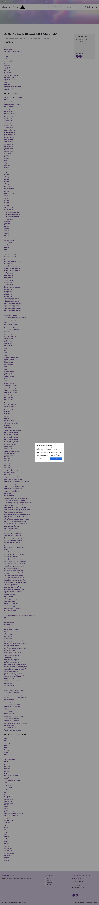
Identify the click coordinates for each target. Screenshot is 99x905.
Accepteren (56, 458)
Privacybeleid (57, 455)
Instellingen (42, 458)
